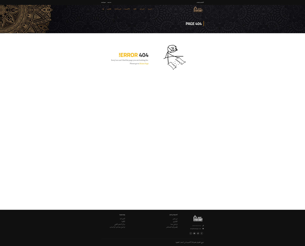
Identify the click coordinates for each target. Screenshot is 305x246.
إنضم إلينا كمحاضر (172, 227)
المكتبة (134, 9)
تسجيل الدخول (103, 2)
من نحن (175, 219)
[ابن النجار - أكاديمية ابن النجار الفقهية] (198, 9)
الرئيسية (150, 9)
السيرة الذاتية (118, 9)
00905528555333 (196, 226)
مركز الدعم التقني (119, 224)
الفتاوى (109, 9)
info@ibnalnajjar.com (195, 229)
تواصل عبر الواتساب (200, 2)
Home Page (144, 64)
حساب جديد (109, 2)
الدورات (142, 9)
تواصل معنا (174, 224)
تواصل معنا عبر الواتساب (117, 227)
